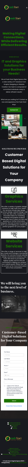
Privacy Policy (9, 405)
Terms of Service (18, 405)
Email (6, 372)
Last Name (7, 358)
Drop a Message (8, 379)
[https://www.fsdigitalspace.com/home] (12, 7)
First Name (7, 352)
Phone (6, 365)
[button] (26, 8)
